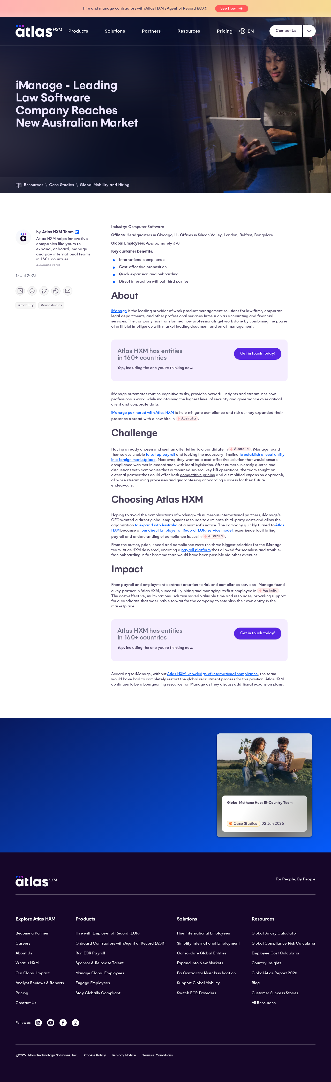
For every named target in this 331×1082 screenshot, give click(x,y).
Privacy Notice (124, 1055)
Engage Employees (93, 983)
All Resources (264, 1002)
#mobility (26, 305)
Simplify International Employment (208, 943)
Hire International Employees (203, 933)
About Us (24, 953)
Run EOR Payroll (90, 953)
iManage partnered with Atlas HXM (143, 412)
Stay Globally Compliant (98, 993)
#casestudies (51, 305)
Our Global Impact (33, 973)
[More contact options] (309, 31)
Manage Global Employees (100, 973)
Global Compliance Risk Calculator (283, 943)
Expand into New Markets (200, 963)
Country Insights (266, 963)
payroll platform (196, 550)
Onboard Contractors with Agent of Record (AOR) (120, 943)
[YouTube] (50, 1022)
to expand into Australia (156, 525)
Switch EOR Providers (196, 993)
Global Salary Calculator (274, 933)
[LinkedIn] (38, 1022)
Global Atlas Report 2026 (274, 973)
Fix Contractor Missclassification (206, 973)
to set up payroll (161, 454)
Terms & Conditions (157, 1055)
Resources (33, 184)
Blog (256, 983)
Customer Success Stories (275, 993)
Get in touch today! (257, 353)
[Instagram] (75, 1022)
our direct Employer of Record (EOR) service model (186, 530)
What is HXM (27, 963)
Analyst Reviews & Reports (40, 983)
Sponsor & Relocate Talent (100, 963)
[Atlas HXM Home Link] (39, 31)
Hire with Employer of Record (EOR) (108, 933)
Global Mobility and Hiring (104, 184)
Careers (23, 943)
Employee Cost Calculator (275, 953)
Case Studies (61, 184)
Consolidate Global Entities (201, 953)
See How (228, 8)
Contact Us (286, 30)
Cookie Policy (95, 1055)
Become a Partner (32, 933)
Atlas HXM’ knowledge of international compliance (212, 674)
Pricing (224, 31)
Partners (151, 31)
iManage (119, 310)
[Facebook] (63, 1022)
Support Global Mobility (198, 983)
